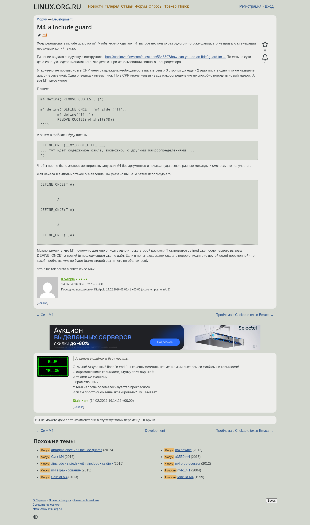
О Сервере (39, 500)
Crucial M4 (59, 477)
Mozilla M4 (185, 477)
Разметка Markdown (86, 500)
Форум (141, 6)
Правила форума (60, 500)
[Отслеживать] (265, 57)
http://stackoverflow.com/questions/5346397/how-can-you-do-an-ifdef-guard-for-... (165, 57)
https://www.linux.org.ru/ (47, 508)
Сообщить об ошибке (46, 504)
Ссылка (42, 303)
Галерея (112, 6)
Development (62, 19)
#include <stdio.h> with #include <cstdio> (82, 463)
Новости (95, 6)
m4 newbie (183, 450)
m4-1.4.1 (183, 470)
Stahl (77, 400)
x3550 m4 (182, 457)
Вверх (272, 500)
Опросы (155, 6)
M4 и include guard (64, 27)
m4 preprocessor (187, 463)
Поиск (183, 6)
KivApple (68, 279)
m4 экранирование (66, 470)
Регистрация (250, 6)
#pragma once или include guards (76, 450)
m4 (44, 35)
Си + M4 (47, 315)
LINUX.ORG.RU (57, 6)
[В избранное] (265, 44)
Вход (269, 6)
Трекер (170, 6)
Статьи (127, 6)
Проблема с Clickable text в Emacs (242, 315)
